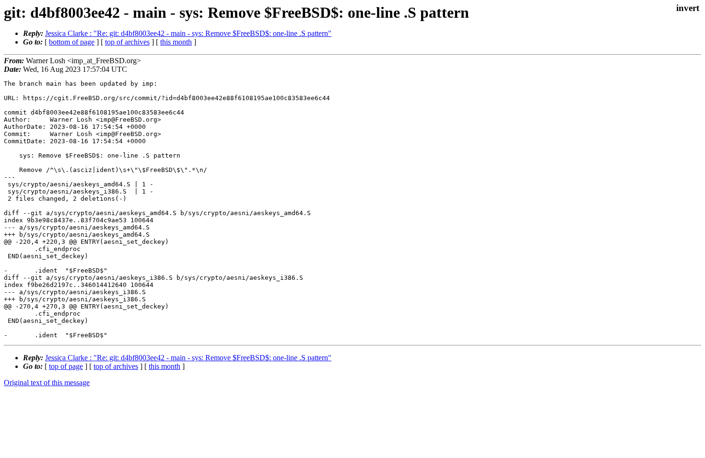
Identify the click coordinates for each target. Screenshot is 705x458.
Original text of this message (47, 382)
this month (176, 42)
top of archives (127, 42)
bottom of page (71, 42)
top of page (66, 366)
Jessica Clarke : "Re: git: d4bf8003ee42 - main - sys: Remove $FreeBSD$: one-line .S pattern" (188, 33)
